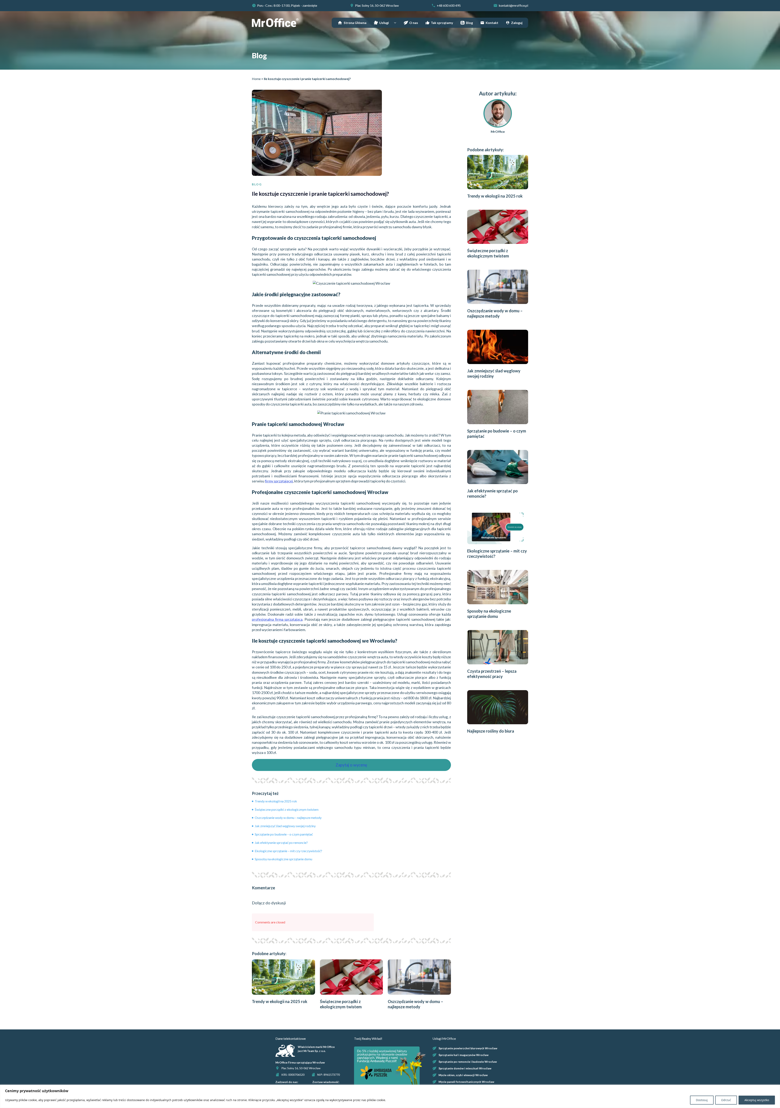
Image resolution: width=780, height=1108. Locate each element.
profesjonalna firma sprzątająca (277, 619)
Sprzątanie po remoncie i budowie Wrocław (468, 1061)
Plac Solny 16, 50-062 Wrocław (377, 5)
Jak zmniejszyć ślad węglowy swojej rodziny (285, 826)
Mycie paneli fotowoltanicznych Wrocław (466, 1081)
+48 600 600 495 (449, 5)
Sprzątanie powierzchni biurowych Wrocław (468, 1048)
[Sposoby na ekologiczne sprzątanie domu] (497, 587)
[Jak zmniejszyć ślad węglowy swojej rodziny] (497, 347)
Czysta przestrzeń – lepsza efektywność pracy (492, 674)
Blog (469, 23)
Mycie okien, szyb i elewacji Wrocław (463, 1075)
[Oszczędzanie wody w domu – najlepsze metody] (419, 977)
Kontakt (492, 23)
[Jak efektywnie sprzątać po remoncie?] (497, 467)
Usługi (384, 23)
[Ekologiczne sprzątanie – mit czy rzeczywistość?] (497, 527)
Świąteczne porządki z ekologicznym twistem (286, 809)
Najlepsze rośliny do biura (490, 731)
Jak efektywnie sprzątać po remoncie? (281, 842)
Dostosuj (702, 1100)
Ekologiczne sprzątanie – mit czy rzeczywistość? (288, 851)
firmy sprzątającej (279, 481)
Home (256, 79)
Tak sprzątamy (442, 23)
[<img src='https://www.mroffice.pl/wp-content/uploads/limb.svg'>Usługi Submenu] (396, 23)
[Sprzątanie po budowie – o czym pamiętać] (497, 407)
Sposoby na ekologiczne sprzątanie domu (283, 859)
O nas (413, 23)
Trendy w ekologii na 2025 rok (275, 801)
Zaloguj (516, 23)
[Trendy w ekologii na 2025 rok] (283, 977)
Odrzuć (726, 1100)
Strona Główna (355, 23)
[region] (390, 1096)
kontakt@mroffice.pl (513, 5)
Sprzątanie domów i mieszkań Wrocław (465, 1068)
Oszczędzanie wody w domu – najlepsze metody (288, 817)
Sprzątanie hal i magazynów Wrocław (464, 1055)
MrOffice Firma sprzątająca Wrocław (300, 1062)
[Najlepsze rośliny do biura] (497, 707)
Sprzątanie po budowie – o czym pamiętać (283, 834)
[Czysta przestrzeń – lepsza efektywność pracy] (497, 647)
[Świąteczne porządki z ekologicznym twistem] (351, 977)
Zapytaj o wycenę (351, 764)
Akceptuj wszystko (756, 1100)
